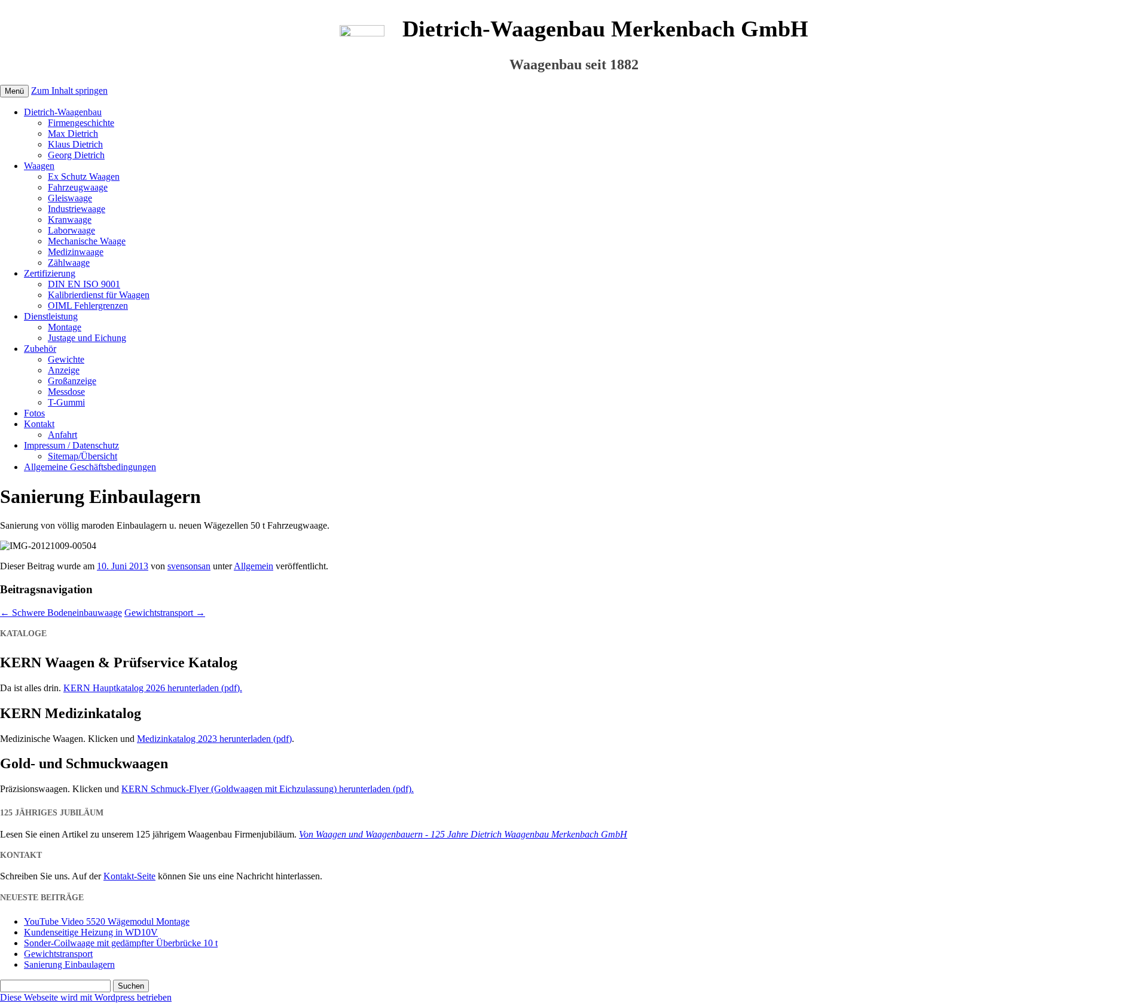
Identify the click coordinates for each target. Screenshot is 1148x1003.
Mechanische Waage (87, 241)
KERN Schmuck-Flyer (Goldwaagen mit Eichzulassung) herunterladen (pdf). (267, 789)
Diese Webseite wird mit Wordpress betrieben (86, 997)
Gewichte (66, 359)
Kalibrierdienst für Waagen (98, 295)
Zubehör (40, 348)
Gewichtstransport (164, 613)
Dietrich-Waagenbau (63, 112)
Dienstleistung (51, 316)
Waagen (39, 166)
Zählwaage (69, 262)
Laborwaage (71, 230)
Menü (14, 91)
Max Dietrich (73, 133)
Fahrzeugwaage (78, 187)
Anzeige (64, 370)
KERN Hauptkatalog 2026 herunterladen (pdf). (152, 688)
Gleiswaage (70, 198)
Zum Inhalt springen (69, 90)
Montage (64, 327)
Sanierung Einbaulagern (69, 964)
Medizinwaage (75, 252)
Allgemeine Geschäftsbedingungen (90, 467)
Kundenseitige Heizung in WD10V (91, 932)
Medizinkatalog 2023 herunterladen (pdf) (214, 739)
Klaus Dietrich (75, 144)
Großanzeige (72, 381)
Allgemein (253, 566)
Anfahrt (62, 435)
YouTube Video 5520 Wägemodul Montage (107, 921)
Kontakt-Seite (129, 876)
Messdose (66, 392)
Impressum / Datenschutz (71, 445)
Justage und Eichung (87, 338)
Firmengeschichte (81, 123)
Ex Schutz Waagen (84, 176)
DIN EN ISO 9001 (84, 284)
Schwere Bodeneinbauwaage (61, 613)
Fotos (34, 413)
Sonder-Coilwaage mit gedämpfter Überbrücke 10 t (121, 943)
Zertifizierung (49, 273)
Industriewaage (76, 209)
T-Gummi (66, 402)
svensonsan (188, 566)
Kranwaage (69, 219)
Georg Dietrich (76, 155)
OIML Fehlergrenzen (88, 305)
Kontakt (39, 424)
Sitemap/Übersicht (82, 456)
